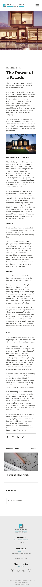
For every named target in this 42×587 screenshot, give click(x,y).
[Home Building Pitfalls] (21, 462)
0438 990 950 (21, 548)
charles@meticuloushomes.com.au (21, 553)
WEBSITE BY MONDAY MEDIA (21, 584)
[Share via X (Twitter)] (13, 437)
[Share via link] (23, 437)
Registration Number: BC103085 (21, 582)
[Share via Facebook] (7, 437)
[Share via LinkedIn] (18, 437)
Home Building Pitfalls (18, 475)
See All (33, 448)
